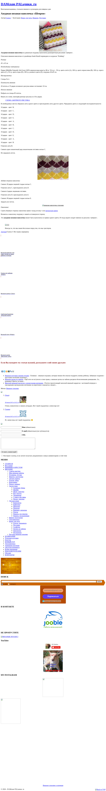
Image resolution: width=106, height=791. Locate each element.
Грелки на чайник (19, 529)
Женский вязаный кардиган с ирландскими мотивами (24, 383)
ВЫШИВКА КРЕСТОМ (13, 467)
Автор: (3, 232)
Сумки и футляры (19, 497)
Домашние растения (12, 545)
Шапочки (16, 506)
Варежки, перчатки (20, 510)
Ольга (7, 395)
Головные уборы (19, 488)
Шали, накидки (18, 492)
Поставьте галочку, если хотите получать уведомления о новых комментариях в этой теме (35, 456)
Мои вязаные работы (16, 473)
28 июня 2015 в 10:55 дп (12, 416)
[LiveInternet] (13, 371)
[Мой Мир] (9, 371)
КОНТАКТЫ (9, 555)
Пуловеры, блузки (15, 475)
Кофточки (16, 505)
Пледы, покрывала (19, 523)
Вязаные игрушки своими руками (17, 376)
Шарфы (16, 490)
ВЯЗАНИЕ (9, 469)
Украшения (17, 495)
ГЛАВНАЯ (9, 464)
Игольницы (17, 532)
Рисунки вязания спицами (18, 534)
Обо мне (8, 553)
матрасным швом (51, 211)
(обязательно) (28, 427)
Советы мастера (14, 471)
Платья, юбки (14, 480)
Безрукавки (13, 482)
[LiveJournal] (11, 371)
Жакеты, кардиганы (16, 477)
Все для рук (17, 493)
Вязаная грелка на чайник (14, 379)
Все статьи (9, 465)
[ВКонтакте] (2, 371)
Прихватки (17, 531)
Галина (8, 18)
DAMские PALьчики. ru (19, 4)
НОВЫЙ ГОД (10, 542)
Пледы (15, 512)
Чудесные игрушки (12, 538)
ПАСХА (8, 540)
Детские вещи (14, 501)
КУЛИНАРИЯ (10, 536)
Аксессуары (13, 486)
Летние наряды (14, 478)
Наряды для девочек (20, 514)
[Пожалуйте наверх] (100, 789)
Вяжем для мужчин (16, 518)
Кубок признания (11, 549)
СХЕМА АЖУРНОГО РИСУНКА (17, 100)
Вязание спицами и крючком (53, 785)
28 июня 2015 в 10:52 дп (12, 402)
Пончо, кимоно (14, 484)
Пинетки (16, 508)
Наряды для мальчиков (21, 516)
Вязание (35, 18)
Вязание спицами (12, 388)
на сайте (5, 584)
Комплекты (17, 503)
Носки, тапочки (18, 499)
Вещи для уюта (26, 18)
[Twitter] (4, 371)
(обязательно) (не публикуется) (35, 431)
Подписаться (53, 596)
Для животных (14, 519)
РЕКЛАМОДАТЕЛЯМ (13, 551)
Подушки (42, 18)
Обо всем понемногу (12, 547)
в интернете (13, 584)
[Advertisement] (53, 752)
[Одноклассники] (7, 371)
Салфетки (16, 527)
